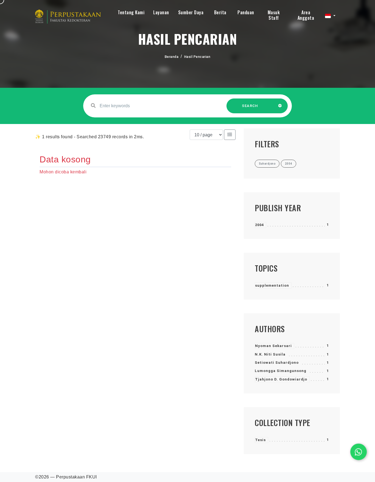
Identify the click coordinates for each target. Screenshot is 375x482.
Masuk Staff (274, 15)
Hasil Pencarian (197, 57)
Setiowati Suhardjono (277, 362)
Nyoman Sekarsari (273, 346)
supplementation (272, 285)
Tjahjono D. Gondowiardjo (281, 379)
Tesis (260, 440)
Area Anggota (306, 15)
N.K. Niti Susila (270, 354)
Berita (220, 12)
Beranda (172, 57)
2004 (259, 225)
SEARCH (250, 106)
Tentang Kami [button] (131, 12)
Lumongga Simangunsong (280, 371)
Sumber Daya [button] (191, 12)
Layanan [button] (161, 12)
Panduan (245, 12)
